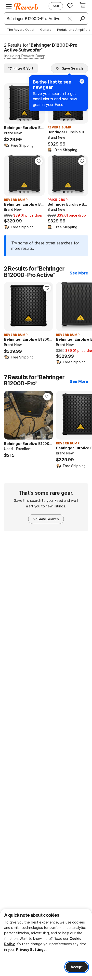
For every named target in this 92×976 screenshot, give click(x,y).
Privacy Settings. (31, 949)
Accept (77, 967)
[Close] (70, 18)
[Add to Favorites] (39, 161)
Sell (56, 6)
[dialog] (46, 942)
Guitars (45, 29)
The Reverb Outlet (20, 29)
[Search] (82, 18)
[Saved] (70, 5)
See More (79, 273)
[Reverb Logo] (26, 6)
